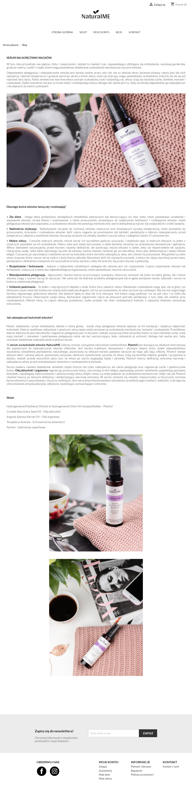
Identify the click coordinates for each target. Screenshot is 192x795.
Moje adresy (105, 778)
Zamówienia (105, 770)
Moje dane (104, 774)
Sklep (83, 32)
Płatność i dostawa (141, 766)
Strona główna (62, 32)
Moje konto (101, 32)
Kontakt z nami (171, 766)
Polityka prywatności (142, 774)
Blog (119, 32)
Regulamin (136, 770)
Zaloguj (103, 766)
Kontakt (134, 32)
